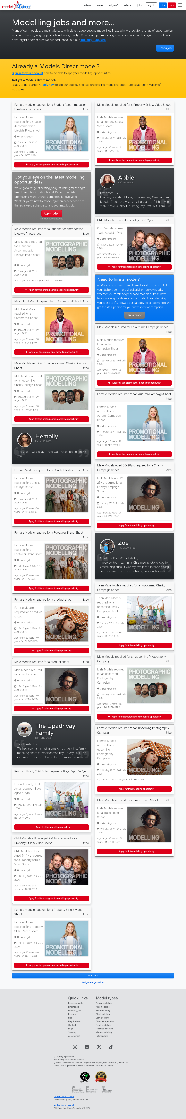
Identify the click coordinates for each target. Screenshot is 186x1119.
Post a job (165, 48)
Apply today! (51, 213)
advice (127, 5)
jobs (139, 5)
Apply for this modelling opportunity (53, 650)
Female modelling (104, 1003)
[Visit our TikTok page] (111, 1047)
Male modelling (103, 1007)
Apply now (47, 85)
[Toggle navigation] (180, 5)
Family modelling (103, 1025)
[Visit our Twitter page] (99, 1047)
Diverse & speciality (105, 1021)
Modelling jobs (75, 1010)
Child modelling (103, 1014)
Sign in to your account (27, 73)
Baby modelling (102, 1018)
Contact (72, 1025)
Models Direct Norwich (64, 1105)
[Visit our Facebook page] (87, 1047)
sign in (151, 5)
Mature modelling (104, 1032)
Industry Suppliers (93, 40)
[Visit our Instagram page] (75, 1047)
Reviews (72, 1014)
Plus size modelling (104, 1029)
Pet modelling (102, 1036)
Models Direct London (64, 1096)
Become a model (75, 1003)
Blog (70, 1018)
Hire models (73, 1007)
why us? (113, 5)
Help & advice (74, 1021)
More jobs (93, 975)
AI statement (74, 1036)
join (172, 5)
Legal (70, 1029)
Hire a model (134, 315)
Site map (72, 1032)
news (100, 5)
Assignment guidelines (93, 982)
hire (163, 5)
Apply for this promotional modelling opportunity (53, 164)
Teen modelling (103, 1010)
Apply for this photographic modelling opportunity (53, 289)
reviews (87, 5)
